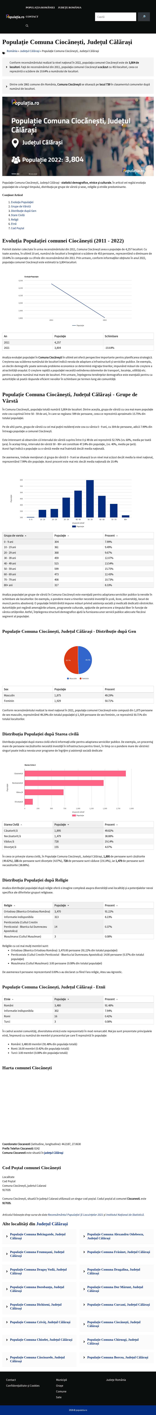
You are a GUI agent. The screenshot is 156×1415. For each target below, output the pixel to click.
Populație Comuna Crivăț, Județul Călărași (40, 1322)
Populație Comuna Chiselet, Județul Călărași (41, 1339)
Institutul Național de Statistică (125, 1214)
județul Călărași (53, 1153)
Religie (8, 905)
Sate (59, 1397)
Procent (110, 535)
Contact (32, 16)
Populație (60, 535)
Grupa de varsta (13, 535)
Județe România (69, 7)
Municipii (61, 1380)
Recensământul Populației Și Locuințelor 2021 (75, 1214)
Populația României (40, 7)
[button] (27, 26)
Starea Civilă (11, 824)
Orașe (59, 1385)
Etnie (7, 999)
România (12, 51)
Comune (61, 1391)
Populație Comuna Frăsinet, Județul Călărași (118, 1252)
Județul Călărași (29, 51)
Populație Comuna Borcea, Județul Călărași (117, 1357)
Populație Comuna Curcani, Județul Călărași (118, 1304)
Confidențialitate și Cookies (22, 1385)
